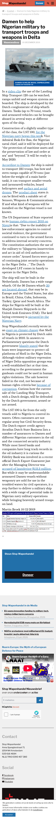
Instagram (9, 778)
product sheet (28, 192)
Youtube (8, 781)
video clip (14, 91)
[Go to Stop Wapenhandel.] (3, 11)
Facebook (8, 775)
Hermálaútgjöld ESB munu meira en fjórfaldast (27, 622)
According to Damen (16, 165)
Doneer (39, 3)
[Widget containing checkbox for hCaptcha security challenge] (21, 714)
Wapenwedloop (11, 42)
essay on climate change (22, 330)
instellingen (37, 810)
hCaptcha (10, 707)
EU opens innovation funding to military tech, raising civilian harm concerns (26, 612)
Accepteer (9, 815)
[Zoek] (48, 3)
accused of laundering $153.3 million (26, 468)
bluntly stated (28, 345)
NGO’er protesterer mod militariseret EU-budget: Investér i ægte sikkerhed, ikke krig (28, 632)
